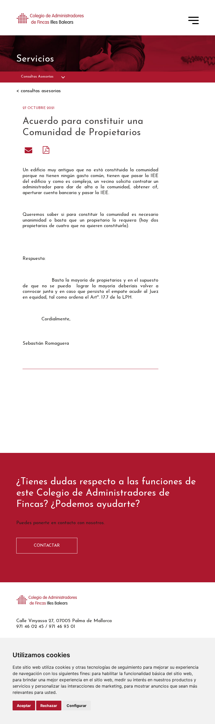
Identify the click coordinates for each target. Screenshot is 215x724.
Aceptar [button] (24, 705)
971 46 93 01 (62, 626)
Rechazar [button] (48, 705)
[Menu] (193, 21)
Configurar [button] (77, 705)
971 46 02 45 (30, 626)
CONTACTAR (47, 546)
